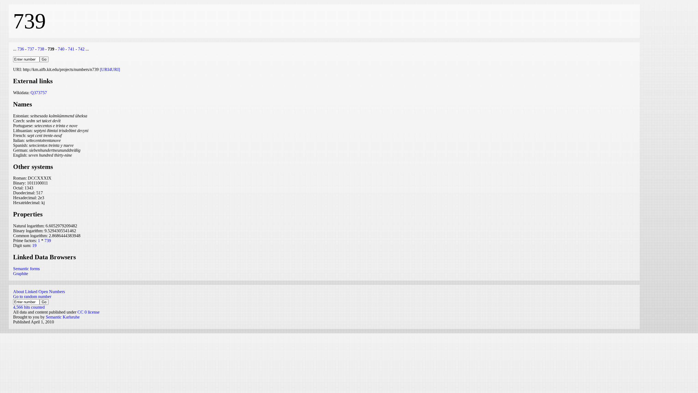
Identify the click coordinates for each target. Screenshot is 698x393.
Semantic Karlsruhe (63, 317)
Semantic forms (26, 268)
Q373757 (39, 92)
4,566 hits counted (29, 307)
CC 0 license (88, 312)
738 (41, 49)
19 (34, 245)
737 (31, 49)
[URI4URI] (110, 69)
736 (20, 49)
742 (81, 49)
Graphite (20, 273)
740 (61, 49)
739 (47, 240)
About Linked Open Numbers (39, 291)
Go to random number (32, 296)
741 (71, 49)
